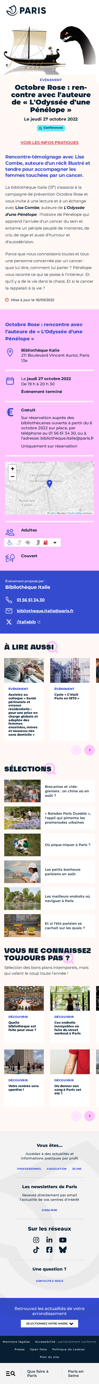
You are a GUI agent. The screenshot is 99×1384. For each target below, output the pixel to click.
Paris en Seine (76, 1374)
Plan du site (49, 1357)
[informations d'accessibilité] (32, 542)
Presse (20, 1349)
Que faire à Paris (38, 1374)
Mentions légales (16, 1341)
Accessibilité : (65, 1341)
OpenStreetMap (74, 512)
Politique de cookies (68, 1349)
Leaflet (52, 512)
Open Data (38, 1349)
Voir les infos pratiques (49, 142)
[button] (49, 484)
